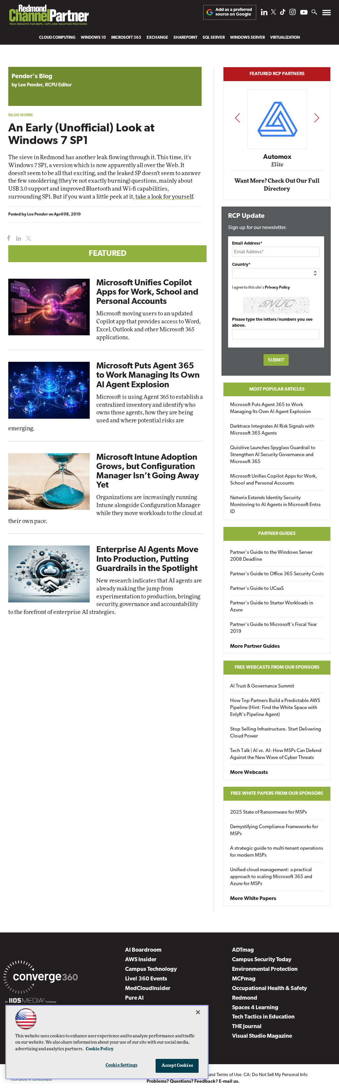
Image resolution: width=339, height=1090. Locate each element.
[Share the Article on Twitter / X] (27, 238)
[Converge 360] (40, 978)
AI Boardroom (143, 950)
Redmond (244, 998)
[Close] (198, 1012)
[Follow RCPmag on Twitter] (273, 13)
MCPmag (244, 979)
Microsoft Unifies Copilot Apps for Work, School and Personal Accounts (147, 292)
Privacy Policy (277, 288)
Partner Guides (277, 533)
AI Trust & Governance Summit (262, 686)
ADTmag (243, 950)
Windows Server (247, 38)
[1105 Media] (30, 1001)
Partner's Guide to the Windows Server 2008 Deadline (271, 556)
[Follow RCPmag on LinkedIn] (264, 14)
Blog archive (23, 63)
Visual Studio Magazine (262, 1036)
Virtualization (285, 38)
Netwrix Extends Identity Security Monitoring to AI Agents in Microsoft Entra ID (275, 505)
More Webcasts (249, 772)
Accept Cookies (177, 1066)
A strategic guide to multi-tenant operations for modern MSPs (276, 852)
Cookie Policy (100, 1049)
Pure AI (134, 998)
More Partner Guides (255, 646)
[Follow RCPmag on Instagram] (292, 14)
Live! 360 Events (146, 979)
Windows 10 (93, 38)
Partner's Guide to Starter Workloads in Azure (271, 607)
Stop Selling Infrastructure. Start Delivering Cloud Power (275, 733)
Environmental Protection (265, 969)
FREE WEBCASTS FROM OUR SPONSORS (277, 667)
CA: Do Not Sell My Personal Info (276, 1074)
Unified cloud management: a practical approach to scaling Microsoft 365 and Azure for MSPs (271, 877)
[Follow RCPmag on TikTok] (282, 14)
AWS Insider (141, 960)
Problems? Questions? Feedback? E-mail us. (193, 1081)
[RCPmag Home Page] (48, 16)
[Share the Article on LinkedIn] (17, 238)
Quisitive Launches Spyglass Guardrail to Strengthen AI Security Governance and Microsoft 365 (272, 455)
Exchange (157, 38)
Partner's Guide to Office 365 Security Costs (277, 574)
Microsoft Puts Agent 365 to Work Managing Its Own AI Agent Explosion (148, 375)
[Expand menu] (326, 14)
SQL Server (214, 38)
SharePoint (185, 38)
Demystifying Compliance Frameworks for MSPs (274, 830)
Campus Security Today (261, 960)
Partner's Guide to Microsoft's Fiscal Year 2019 (273, 628)
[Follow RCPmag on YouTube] (304, 13)
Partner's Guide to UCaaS (257, 588)
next (316, 117)
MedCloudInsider (147, 988)
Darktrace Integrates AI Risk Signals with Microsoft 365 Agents (272, 430)
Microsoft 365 (126, 38)
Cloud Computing (57, 38)
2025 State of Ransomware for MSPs (268, 812)
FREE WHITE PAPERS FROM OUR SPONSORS (277, 793)
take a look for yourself (164, 197)
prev (237, 117)
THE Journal (247, 1026)
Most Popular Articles (277, 389)
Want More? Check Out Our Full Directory (276, 185)
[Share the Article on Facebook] (7, 238)
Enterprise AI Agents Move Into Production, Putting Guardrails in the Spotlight (147, 559)
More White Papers (253, 898)
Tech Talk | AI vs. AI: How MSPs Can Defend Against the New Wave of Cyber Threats (275, 754)
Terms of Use (229, 1074)
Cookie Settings (121, 1065)
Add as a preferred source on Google (234, 12)
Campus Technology (151, 969)
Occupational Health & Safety (269, 988)
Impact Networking (278, 147)
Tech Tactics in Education (263, 1017)
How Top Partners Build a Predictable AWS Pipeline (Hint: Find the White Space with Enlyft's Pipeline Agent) (275, 707)
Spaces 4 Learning (255, 1008)
